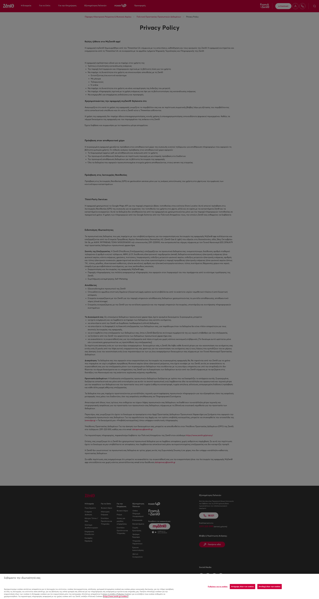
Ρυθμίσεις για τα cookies (218, 586)
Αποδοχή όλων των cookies (269, 586)
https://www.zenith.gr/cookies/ (115, 596)
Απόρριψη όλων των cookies (242, 586)
